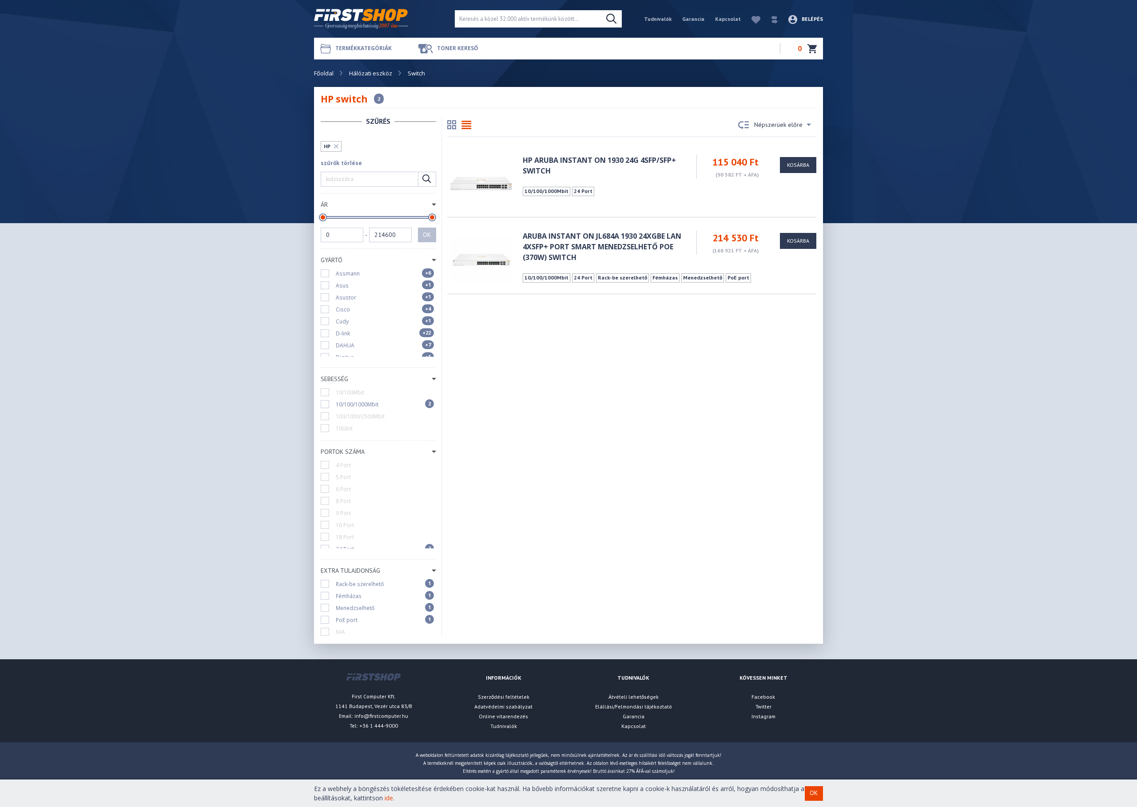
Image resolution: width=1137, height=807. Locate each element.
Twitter (763, 706)
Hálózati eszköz (370, 73)
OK (427, 235)
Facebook (763, 696)
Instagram (763, 716)
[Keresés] (611, 19)
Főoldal (324, 73)
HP (327, 146)
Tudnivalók (658, 19)
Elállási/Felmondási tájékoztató (633, 706)
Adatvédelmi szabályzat (503, 706)
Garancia (693, 19)
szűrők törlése (341, 163)
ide (389, 798)
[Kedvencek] (751, 19)
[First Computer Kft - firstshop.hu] (377, 19)
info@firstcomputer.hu (381, 716)
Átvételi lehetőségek (633, 696)
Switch (416, 73)
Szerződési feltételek (503, 696)
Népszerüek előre (778, 125)
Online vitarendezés (503, 716)
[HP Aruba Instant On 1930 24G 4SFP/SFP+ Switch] (481, 183)
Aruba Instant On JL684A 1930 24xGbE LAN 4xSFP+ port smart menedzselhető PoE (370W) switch (602, 246)
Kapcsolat (728, 19)
